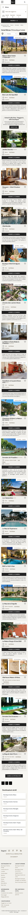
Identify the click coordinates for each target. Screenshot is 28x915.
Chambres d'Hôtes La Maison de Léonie (12, 419)
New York (3, 885)
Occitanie (17, 25)
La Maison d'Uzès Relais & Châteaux (10, 342)
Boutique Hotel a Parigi (5, 866)
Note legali (4, 895)
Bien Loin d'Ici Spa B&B (10, 95)
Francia (11, 25)
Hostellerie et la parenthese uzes (11, 381)
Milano (3, 881)
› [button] (24, 45)
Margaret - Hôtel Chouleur (11, 187)
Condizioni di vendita (6, 893)
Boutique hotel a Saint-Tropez (12, 822)
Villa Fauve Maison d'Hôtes (11, 677)
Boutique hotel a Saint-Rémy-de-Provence (13, 830)
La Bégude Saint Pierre (12, 754)
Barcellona (4, 883)
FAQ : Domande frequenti (5, 906)
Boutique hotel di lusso (19, 866)
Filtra (23, 34)
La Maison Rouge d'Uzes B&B (11, 641)
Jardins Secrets (9, 149)
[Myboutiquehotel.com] (13, 2)
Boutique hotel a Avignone (11, 816)
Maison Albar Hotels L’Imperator (9, 56)
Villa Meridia (6, 226)
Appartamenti (18, 873)
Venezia (3, 877)
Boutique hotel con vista (20, 875)
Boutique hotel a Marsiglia (10, 809)
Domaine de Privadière (12, 457)
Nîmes (22, 25)
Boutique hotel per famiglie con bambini (20, 879)
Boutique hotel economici (19, 870)
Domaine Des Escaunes (11, 716)
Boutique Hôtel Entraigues (11, 264)
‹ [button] (3, 45)
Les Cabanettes (9, 498)
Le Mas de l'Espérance (9, 528)
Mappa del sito (5, 897)
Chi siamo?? (14, 857)
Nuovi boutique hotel (20, 882)
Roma (2, 879)
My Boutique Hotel (5, 25)
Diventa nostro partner (19, 893)
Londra (3, 871)
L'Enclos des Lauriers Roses (11, 303)
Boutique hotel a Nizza (9, 795)
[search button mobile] (25, 2)
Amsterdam (4, 873)
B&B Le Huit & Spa (8, 566)
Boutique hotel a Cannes (10, 802)
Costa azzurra (4, 869)
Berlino (3, 875)
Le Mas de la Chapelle (9, 603)
